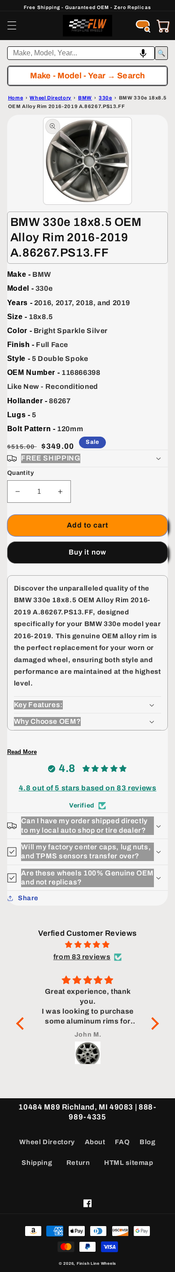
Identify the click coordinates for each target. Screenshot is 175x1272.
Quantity (20, 472)
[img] (87, 944)
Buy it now (87, 552)
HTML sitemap (128, 1162)
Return (78, 1162)
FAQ (122, 1142)
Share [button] (28, 898)
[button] (11, 25)
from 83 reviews (81, 957)
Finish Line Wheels (96, 1263)
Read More (22, 752)
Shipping (37, 1162)
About (95, 1142)
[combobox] (81, 53)
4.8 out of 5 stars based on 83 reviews (88, 788)
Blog (148, 1142)
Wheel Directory (46, 1142)
